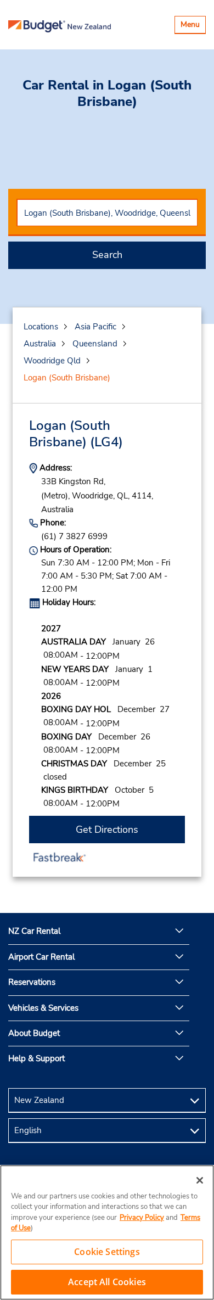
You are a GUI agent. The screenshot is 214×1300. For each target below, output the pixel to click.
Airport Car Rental (41, 956)
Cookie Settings (106, 1252)
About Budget (34, 1033)
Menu (193, 26)
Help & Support (36, 1058)
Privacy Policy (142, 1218)
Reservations (31, 982)
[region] (107, 1232)
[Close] (200, 1180)
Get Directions (107, 829)
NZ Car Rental (34, 931)
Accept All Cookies (107, 1282)
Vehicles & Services (43, 1007)
